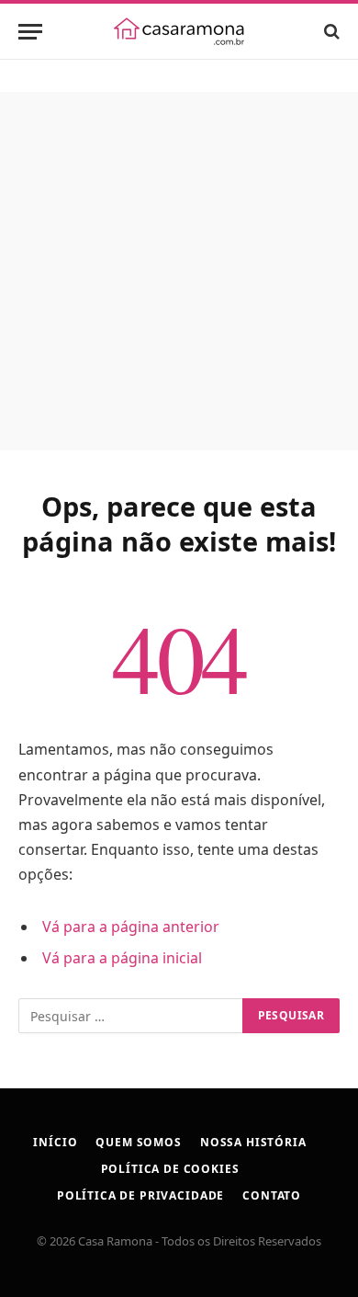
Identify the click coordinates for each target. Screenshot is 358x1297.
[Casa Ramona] (179, 31)
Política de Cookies (170, 1169)
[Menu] (30, 31)
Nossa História (253, 1142)
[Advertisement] (179, 271)
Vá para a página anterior (130, 926)
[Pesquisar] (330, 31)
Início (55, 1142)
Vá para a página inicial (122, 958)
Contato (271, 1195)
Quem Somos (138, 1142)
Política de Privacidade (140, 1195)
